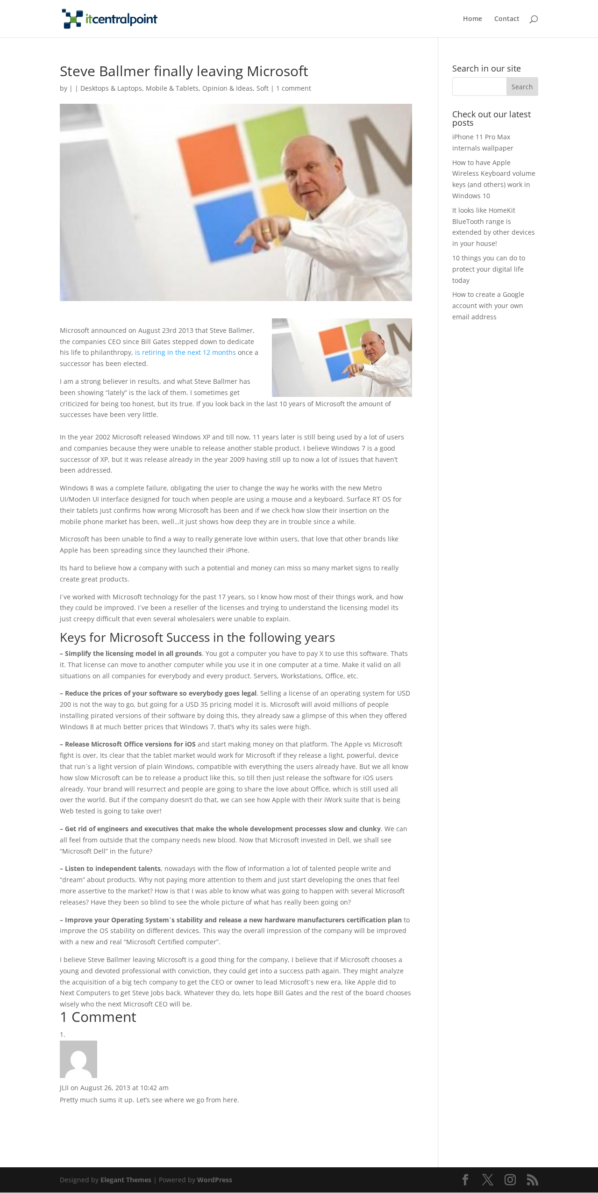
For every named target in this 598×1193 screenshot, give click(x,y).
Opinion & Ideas (227, 88)
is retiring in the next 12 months (185, 352)
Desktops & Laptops (111, 88)
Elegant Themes (125, 1179)
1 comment (293, 88)
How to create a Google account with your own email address (488, 305)
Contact (507, 19)
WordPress (214, 1179)
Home (472, 19)
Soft (262, 88)
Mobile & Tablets (172, 88)
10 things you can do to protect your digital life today (488, 269)
